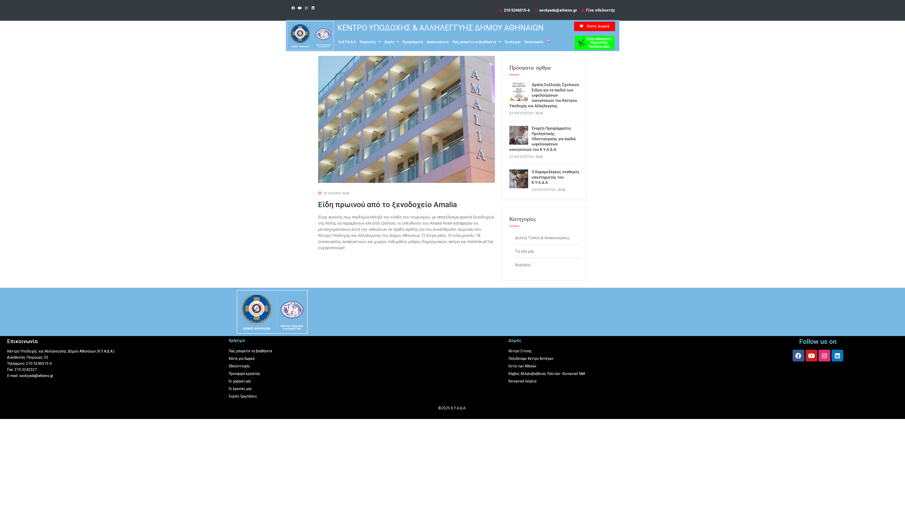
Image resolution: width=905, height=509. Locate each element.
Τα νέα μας (513, 42)
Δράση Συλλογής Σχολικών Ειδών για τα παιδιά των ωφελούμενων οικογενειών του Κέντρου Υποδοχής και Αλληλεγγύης (544, 95)
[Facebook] (293, 8)
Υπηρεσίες (368, 42)
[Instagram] (306, 8)
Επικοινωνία (533, 42)
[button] (594, 26)
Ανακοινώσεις (438, 42)
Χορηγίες (523, 264)
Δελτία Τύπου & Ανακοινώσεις (542, 237)
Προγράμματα (413, 42)
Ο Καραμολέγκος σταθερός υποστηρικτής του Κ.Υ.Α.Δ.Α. (556, 177)
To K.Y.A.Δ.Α (347, 42)
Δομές (389, 42)
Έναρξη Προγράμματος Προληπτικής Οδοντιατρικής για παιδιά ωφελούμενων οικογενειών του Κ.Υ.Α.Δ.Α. (542, 139)
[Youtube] (299, 8)
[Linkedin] (313, 8)
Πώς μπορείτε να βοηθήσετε (474, 42)
